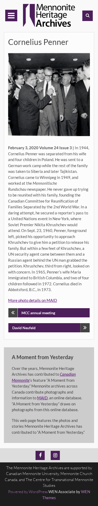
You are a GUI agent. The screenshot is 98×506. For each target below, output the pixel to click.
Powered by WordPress (28, 491)
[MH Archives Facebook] (40, 455)
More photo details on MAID (32, 300)
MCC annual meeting (38, 313)
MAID (42, 397)
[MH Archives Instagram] (55, 455)
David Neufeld (24, 328)
